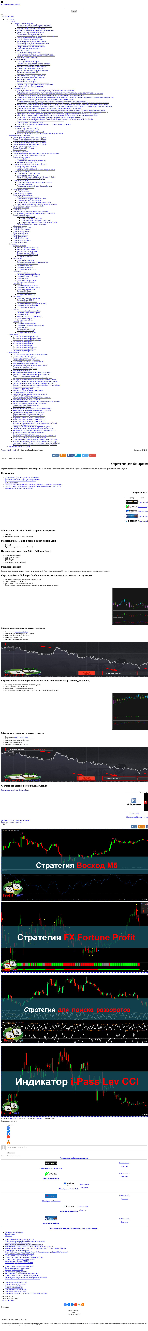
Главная (3, 450)
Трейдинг (91, 1323)
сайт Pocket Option (21, 632)
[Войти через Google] (8, 1139)
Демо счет (124, 1166)
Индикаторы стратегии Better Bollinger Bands (20, 481)
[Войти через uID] (8, 1127)
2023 (9, 450)
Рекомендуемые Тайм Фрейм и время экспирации (22, 479)
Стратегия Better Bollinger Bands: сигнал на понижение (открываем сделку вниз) (33, 486)
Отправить (11, 1153)
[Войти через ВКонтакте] (8, 1130)
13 (18, 450)
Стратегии (12, 1118)
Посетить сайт (134, 813)
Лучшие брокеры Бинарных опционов (74, 1158)
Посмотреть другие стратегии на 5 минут (15, 820)
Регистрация (5, 16)
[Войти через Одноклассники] (8, 1142)
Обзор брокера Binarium (134, 817)
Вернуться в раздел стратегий (11, 822)
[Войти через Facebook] (8, 1133)
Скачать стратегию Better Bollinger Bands (19, 488)
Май (14, 450)
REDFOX (40, 1118)
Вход (12, 16)
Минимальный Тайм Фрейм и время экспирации (22, 477)
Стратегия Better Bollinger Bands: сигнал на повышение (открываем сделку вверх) (33, 484)
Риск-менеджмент (11, 483)
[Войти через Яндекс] (8, 1136)
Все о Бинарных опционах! (10, 4)
